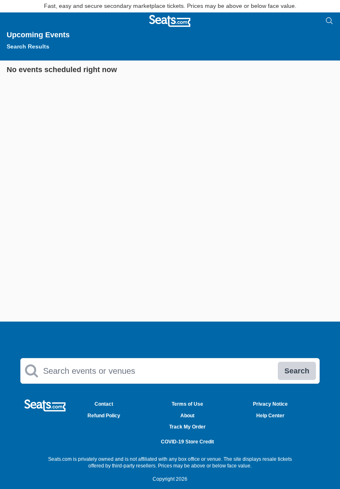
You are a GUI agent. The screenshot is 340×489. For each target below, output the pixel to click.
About (187, 416)
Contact (104, 404)
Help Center (270, 416)
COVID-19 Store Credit (187, 442)
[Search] (329, 21)
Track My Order (187, 427)
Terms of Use (187, 404)
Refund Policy (103, 416)
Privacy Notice (270, 404)
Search (296, 371)
